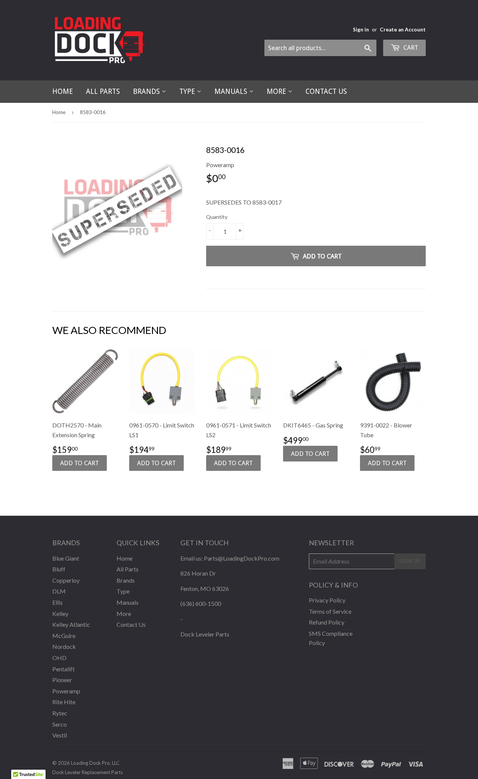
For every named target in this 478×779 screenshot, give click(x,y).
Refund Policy (326, 622)
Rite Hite (63, 701)
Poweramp (66, 690)
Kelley (60, 613)
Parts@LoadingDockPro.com (241, 558)
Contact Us (326, 91)
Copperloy (66, 580)
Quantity (216, 217)
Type (188, 91)
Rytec (59, 713)
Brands (147, 91)
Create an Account (403, 30)
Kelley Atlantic (71, 624)
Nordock (64, 646)
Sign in (361, 30)
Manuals (231, 91)
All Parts (103, 91)
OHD (59, 657)
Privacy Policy (327, 600)
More (277, 91)
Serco (59, 724)
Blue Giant (65, 558)
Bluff (58, 569)
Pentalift (63, 668)
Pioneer (62, 679)
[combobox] (320, 48)
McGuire (63, 635)
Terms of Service (330, 611)
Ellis (57, 602)
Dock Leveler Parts (204, 634)
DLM (59, 591)
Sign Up (410, 561)
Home (62, 91)
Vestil (59, 735)
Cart (410, 47)
